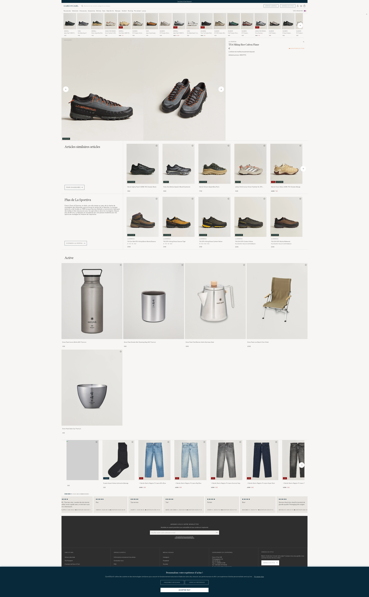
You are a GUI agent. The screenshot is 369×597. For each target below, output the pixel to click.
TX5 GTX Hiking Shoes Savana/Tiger (174, 241)
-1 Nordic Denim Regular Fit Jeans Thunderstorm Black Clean (297, 483)
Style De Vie (110, 11)
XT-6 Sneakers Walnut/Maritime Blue (246, 33)
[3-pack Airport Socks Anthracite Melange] (118, 481)
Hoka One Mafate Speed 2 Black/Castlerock (176, 187)
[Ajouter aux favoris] (156, 146)
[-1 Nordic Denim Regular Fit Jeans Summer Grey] (226, 481)
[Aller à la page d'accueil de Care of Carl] (71, 6)
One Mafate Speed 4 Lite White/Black (192, 33)
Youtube (165, 564)
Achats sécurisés (70, 557)
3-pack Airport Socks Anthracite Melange (115, 483)
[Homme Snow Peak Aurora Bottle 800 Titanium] (92, 301)
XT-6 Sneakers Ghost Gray (164, 33)
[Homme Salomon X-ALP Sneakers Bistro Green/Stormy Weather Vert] (233, 21)
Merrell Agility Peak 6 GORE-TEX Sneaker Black (141, 187)
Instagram (166, 557)
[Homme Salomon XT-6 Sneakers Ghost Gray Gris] (165, 21)
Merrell (66, 31)
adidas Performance (110, 31)
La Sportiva (232, 41)
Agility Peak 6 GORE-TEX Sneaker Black (69, 33)
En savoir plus (259, 576)
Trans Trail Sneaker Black (206, 33)
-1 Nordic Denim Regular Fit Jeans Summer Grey (225, 483)
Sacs (103, 11)
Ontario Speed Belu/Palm (97, 33)
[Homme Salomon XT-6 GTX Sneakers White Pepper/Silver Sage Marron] (220, 21)
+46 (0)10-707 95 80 (221, 565)
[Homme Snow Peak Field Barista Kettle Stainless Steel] (215, 301)
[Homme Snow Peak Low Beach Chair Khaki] (277, 301)
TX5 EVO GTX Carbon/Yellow (244, 241)
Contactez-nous (118, 560)
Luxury (144, 11)
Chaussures (83, 11)
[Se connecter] (297, 6)
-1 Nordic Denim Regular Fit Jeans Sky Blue (188, 483)
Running (130, 11)
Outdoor (124, 11)
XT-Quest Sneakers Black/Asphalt (287, 33)
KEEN (147, 31)
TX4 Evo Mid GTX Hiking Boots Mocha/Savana (141, 241)
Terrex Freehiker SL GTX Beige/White (110, 33)
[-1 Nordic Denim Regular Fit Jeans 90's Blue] (154, 481)
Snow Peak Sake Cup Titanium (71, 429)
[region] (185, 504)
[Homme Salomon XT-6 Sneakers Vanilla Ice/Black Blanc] (138, 21)
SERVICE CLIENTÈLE (271, 6)
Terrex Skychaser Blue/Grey (259, 33)
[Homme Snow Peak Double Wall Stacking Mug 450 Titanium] (153, 301)
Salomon (134, 31)
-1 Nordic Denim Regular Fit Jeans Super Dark (261, 483)
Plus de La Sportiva (78, 200)
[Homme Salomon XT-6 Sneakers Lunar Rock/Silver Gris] (301, 21)
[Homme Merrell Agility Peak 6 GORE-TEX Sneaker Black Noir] (69, 21)
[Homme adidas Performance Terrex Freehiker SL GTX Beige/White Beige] (110, 21)
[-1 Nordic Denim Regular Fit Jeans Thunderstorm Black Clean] (298, 481)
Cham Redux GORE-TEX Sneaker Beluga (124, 33)
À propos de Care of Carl (72, 564)
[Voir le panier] (304, 6)
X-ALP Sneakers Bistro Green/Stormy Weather (233, 33)
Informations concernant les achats (124, 557)
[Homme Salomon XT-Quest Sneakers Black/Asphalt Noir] (288, 21)
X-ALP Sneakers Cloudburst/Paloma (273, 33)
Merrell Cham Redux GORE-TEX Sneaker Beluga (285, 187)
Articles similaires (82, 147)
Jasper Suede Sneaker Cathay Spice (151, 33)
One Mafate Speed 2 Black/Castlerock (82, 33)
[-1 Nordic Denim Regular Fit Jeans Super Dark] (262, 481)
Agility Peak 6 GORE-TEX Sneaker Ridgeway (178, 33)
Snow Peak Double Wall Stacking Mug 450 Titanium (140, 342)
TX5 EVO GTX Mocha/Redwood (280, 241)
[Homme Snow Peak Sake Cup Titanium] (92, 388)
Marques (117, 11)
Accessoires (91, 11)
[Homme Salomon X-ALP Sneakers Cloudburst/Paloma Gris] (274, 21)
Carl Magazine (298, 11)
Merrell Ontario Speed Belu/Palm (209, 187)
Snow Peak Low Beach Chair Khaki (258, 342)
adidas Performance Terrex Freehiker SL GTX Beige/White (248, 187)
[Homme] (82, 460)
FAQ (115, 564)
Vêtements (75, 11)
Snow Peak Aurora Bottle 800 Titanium (74, 342)
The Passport (69, 560)
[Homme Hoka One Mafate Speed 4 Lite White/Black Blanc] (192, 21)
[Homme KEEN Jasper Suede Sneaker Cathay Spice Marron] (151, 21)
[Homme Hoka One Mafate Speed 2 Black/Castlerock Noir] (83, 21)
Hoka (79, 31)
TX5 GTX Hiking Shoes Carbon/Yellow (210, 241)
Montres (98, 11)
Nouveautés (67, 11)
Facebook (166, 560)
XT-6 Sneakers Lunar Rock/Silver (300, 33)
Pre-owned (137, 11)
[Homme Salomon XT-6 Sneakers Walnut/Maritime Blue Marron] (247, 21)
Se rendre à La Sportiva (74, 243)
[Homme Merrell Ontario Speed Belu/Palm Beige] (97, 21)
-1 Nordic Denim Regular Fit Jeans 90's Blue (152, 483)
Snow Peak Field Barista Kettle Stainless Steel (200, 342)
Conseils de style (288, 6)
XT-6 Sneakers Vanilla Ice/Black (137, 33)
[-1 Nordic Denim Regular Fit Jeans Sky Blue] (190, 481)
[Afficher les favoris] (301, 6)
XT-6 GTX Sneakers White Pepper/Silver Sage (219, 33)
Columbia (203, 31)
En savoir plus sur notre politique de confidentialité (184, 537)
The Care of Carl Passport (184, 1)
